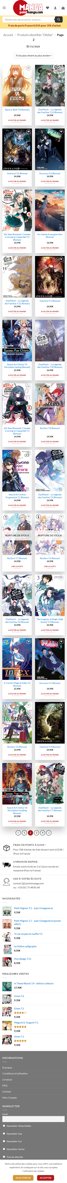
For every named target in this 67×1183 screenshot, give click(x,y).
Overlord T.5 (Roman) (50, 301)
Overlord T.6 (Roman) (17, 173)
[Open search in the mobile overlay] (32, 19)
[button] (4, 8)
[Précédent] (18, 833)
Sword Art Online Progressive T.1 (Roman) (17, 496)
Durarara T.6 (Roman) (49, 173)
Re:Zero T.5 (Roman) (17, 747)
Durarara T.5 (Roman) (49, 683)
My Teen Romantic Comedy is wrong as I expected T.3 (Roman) (17, 431)
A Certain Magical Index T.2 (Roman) (17, 684)
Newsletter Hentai (15, 1149)
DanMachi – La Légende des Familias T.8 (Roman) (17, 620)
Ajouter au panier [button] (17, 120)
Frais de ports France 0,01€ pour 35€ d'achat (34, 25)
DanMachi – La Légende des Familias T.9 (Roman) (50, 496)
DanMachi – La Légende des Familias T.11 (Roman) (17, 302)
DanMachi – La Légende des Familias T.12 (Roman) (49, 111)
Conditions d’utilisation (15, 1073)
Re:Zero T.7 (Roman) (17, 558)
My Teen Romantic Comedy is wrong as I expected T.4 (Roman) (17, 237)
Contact (6, 1091)
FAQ (4, 1085)
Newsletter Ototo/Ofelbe (18, 1126)
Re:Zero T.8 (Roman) (50, 428)
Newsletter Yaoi (14, 1133)
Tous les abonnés (14, 1157)
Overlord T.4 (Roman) (50, 747)
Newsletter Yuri (14, 1141)
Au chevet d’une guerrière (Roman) (49, 235)
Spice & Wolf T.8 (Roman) (17, 109)
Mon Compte (9, 1097)
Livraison (7, 1079)
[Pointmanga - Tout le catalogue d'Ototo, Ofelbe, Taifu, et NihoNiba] (28, 8)
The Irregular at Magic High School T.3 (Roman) (50, 620)
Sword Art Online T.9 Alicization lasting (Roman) (17, 366)
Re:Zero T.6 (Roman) (50, 558)
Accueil (8, 35)
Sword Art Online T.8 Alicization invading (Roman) (17, 810)
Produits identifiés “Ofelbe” (35, 35)
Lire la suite (17, 566)
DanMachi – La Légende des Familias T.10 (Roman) (49, 366)
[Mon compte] (55, 7)
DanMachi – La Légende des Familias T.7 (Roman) (50, 809)
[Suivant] (48, 833)
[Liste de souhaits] (47, 7)
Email (5, 1114)
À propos (7, 1067)
